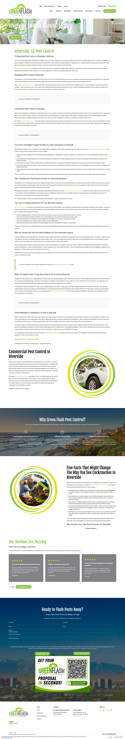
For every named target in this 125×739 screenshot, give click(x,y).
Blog (41, 6)
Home (38, 710)
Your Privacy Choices (28, 734)
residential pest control (28, 85)
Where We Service (49, 6)
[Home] (20, 9)
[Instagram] (111, 710)
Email (64, 626)
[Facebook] (100, 710)
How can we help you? (14, 638)
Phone (10, 626)
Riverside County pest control (23, 68)
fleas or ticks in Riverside (58, 291)
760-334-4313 (111, 6)
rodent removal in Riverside (62, 264)
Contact (59, 6)
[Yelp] (107, 710)
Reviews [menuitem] (97, 11)
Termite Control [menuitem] (78, 11)
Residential (40, 713)
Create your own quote (81, 653)
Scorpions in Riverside (21, 207)
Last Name (65, 622)
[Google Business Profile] (104, 710)
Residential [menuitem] (67, 11)
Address (11, 630)
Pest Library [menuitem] (89, 11)
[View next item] (13, 587)
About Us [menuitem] (58, 11)
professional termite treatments (73, 190)
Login (65, 6)
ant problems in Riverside (52, 332)
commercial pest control (28, 121)
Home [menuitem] (51, 11)
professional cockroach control (97, 149)
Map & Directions (57, 716)
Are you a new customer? (14, 634)
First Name (11, 622)
